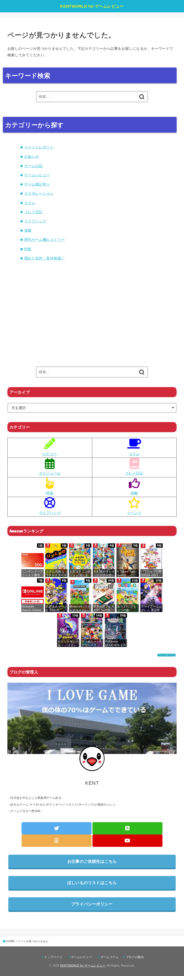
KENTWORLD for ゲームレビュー (92, 6)
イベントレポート (39, 147)
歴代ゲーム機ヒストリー (44, 239)
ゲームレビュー (37, 175)
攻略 (28, 230)
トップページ (54, 957)
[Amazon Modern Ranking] (166, 652)
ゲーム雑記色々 (37, 184)
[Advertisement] (92, 322)
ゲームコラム (111, 957)
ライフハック (35, 221)
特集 (28, 249)
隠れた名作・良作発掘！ (44, 258)
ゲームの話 (33, 166)
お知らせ (31, 157)
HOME (10, 941)
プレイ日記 (33, 212)
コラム (29, 203)
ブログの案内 (135, 957)
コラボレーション (39, 193)
